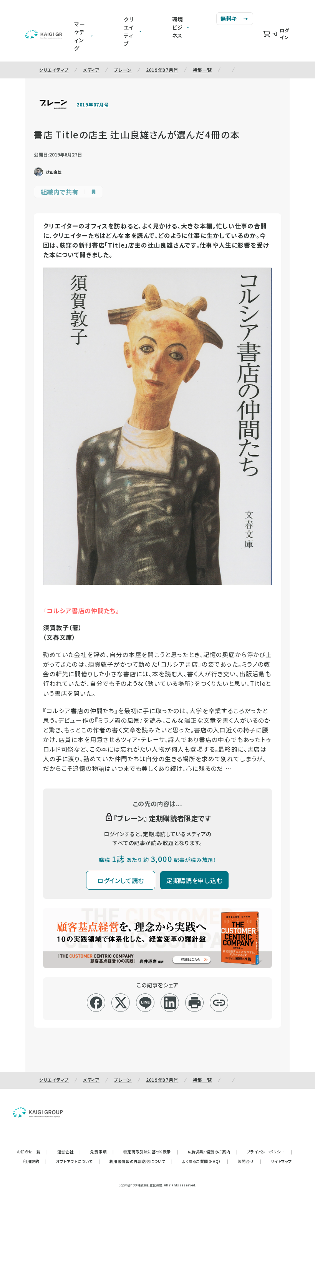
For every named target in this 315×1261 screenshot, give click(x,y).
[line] (145, 1002)
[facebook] (96, 1002)
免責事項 (102, 1152)
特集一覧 (202, 70)
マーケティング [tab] (79, 36)
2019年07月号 (162, 70)
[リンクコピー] (219, 1002)
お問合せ (249, 1161)
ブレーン (123, 70)
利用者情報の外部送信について (141, 1161)
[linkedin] (170, 1002)
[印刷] (194, 1002)
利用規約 (35, 1161)
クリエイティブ (54, 70)
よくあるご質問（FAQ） (205, 1161)
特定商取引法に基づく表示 (151, 1152)
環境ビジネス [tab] (178, 27)
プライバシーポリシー (269, 1152)
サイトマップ (281, 1161)
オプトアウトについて (78, 1161)
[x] (120, 1002)
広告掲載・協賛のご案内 (213, 1152)
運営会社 (69, 1152)
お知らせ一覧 (32, 1152)
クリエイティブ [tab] (129, 31)
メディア (91, 70)
